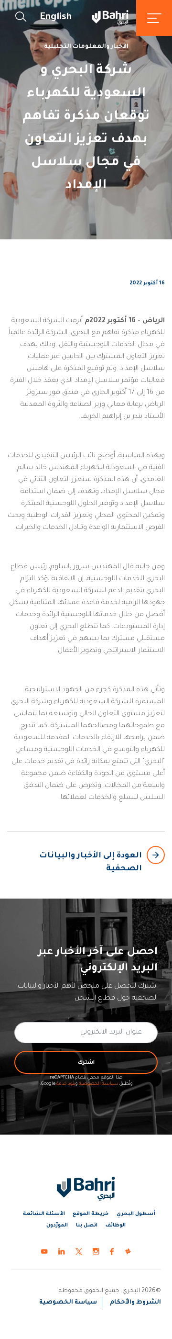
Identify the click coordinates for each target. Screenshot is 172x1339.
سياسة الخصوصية (98, 1084)
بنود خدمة (65, 1084)
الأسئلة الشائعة (44, 1214)
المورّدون (57, 1225)
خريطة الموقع (90, 1214)
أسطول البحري (136, 1214)
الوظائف (116, 1225)
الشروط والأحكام (135, 1302)
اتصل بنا (86, 1225)
